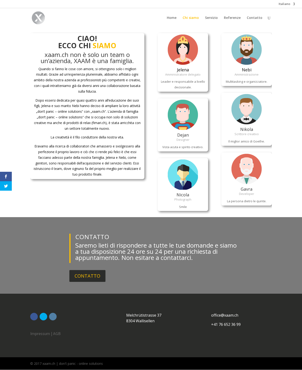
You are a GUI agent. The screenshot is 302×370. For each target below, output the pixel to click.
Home (171, 18)
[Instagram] (53, 316)
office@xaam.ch (224, 315)
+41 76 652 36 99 (226, 324)
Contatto (254, 18)
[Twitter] (43, 316)
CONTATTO (87, 276)
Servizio (211, 18)
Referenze (232, 18)
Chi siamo (191, 18)
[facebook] (34, 316)
